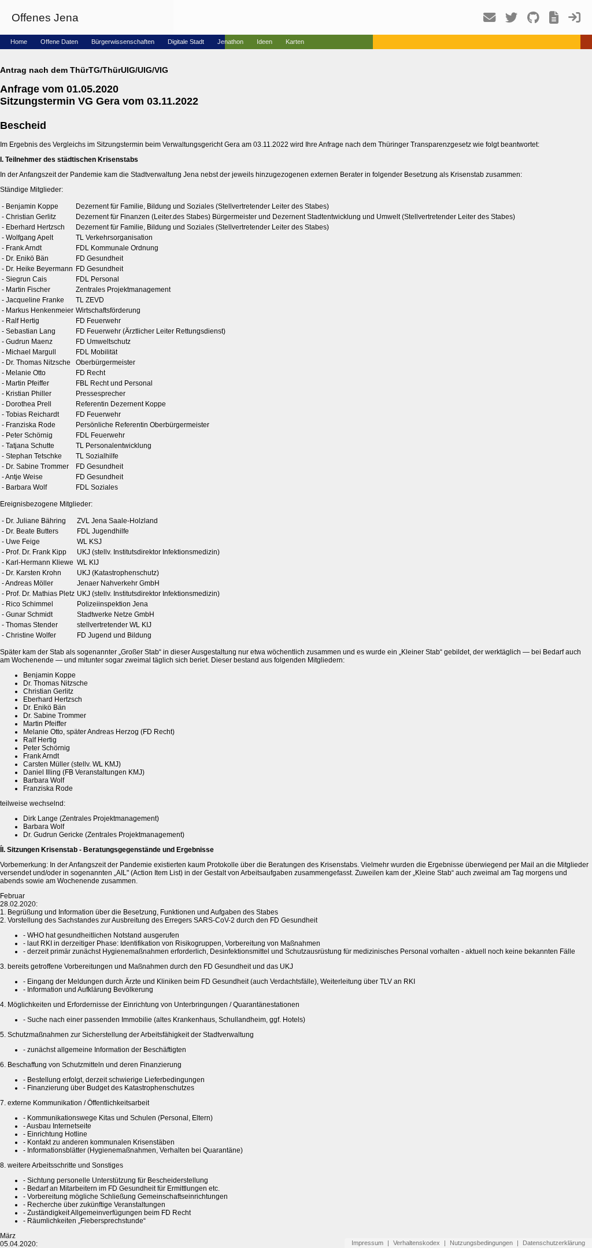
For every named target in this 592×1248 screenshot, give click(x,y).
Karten (295, 41)
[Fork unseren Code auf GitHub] (529, 20)
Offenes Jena (45, 18)
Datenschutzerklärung (554, 1242)
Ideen (264, 41)
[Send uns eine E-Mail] (485, 20)
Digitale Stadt (186, 41)
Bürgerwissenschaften (122, 41)
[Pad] (549, 20)
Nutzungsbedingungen (481, 1242)
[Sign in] (570, 20)
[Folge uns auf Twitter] (507, 20)
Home (18, 41)
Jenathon (230, 41)
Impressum (367, 1242)
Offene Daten (59, 41)
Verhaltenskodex (416, 1242)
